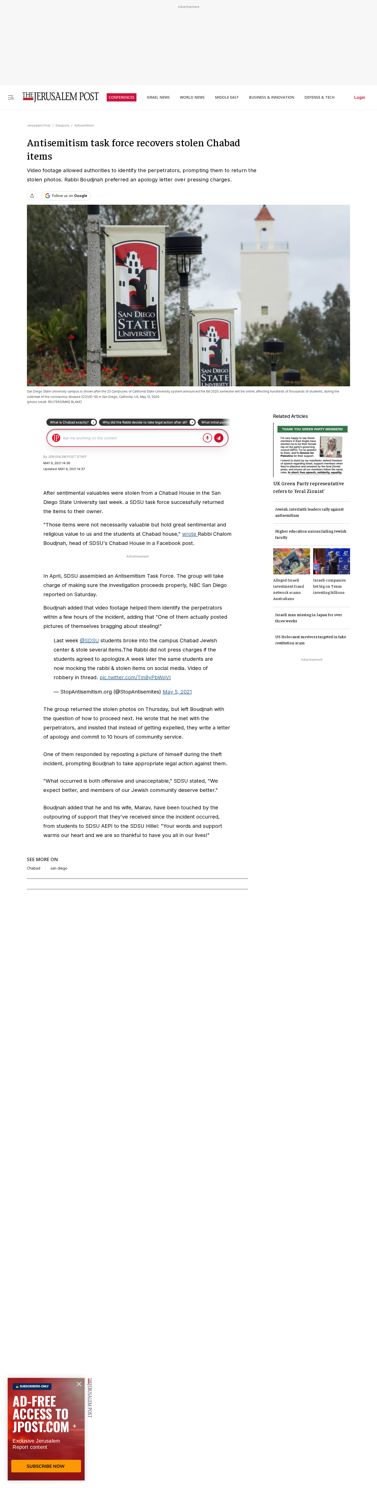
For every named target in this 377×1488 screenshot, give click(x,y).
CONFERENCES (121, 97)
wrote (190, 534)
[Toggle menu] (10, 97)
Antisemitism (84, 125)
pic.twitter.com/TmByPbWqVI (135, 677)
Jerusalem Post (39, 125)
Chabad (33, 868)
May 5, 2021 (177, 692)
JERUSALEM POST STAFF (67, 457)
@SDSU (89, 640)
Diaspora (62, 125)
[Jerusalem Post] (57, 97)
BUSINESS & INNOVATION (271, 97)
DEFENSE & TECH (319, 97)
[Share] (32, 196)
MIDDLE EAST (227, 97)
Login (359, 97)
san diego (59, 868)
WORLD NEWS (192, 97)
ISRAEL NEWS (158, 97)
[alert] (46, 1429)
